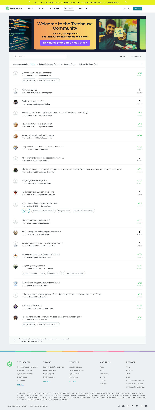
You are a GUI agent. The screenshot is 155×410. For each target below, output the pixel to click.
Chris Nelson (46, 183)
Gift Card (103, 384)
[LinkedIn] (132, 406)
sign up (34, 341)
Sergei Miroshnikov (48, 172)
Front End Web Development (27, 367)
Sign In (126, 8)
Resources (83, 8)
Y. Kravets (44, 285)
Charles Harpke (47, 308)
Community (69, 8)
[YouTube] (123, 406)
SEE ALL (20, 385)
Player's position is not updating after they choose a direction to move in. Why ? (55, 112)
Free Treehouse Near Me (135, 380)
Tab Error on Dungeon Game (34, 101)
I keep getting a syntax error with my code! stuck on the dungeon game (51, 317)
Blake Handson (47, 115)
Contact (103, 380)
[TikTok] (141, 406)
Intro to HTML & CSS (76, 370)
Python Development (24, 374)
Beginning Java (49, 377)
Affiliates (129, 370)
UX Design (21, 380)
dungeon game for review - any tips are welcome (42, 243)
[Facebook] (128, 406)
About (102, 367)
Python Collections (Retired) (49, 64)
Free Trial (138, 9)
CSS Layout (73, 377)
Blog (101, 370)
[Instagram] (137, 406)
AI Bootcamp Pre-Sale (43, 2)
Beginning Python (49, 370)
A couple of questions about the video (38, 135)
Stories (102, 377)
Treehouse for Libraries (134, 384)
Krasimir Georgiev (48, 194)
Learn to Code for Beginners (53, 367)
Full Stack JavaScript (24, 370)
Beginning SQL (48, 374)
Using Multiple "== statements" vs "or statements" (42, 146)
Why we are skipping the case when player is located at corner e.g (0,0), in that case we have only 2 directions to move (71, 169)
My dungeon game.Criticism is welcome (38, 192)
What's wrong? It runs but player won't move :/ (41, 232)
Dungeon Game (69, 64)
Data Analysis (22, 377)
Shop (128, 377)
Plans (30, 8)
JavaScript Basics (75, 367)
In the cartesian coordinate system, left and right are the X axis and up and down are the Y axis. (62, 294)
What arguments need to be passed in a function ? (43, 158)
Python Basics (74, 374)
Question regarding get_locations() (37, 73)
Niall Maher (45, 234)
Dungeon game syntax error (33, 265)
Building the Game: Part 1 (88, 64)
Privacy (24, 406)
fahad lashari (46, 75)
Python (33, 64)
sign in (26, 341)
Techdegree (54, 8)
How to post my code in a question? (37, 124)
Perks (128, 374)
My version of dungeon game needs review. (40, 203)
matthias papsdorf (48, 246)
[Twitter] (119, 406)
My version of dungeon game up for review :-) (41, 283)
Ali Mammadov (46, 257)
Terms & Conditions (13, 406)
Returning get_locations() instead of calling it (41, 254)
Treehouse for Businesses (135, 387)
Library (41, 8)
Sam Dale (44, 149)
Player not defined (29, 90)
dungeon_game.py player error (35, 180)
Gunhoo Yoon (46, 206)
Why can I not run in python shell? (36, 220)
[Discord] (146, 406)
